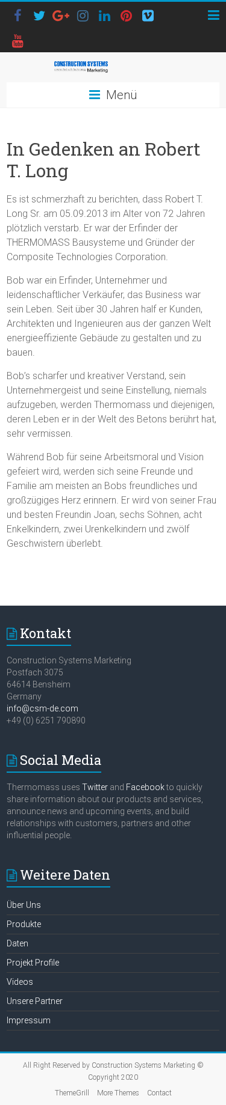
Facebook (145, 787)
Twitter (95, 787)
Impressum (29, 1020)
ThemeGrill (72, 1093)
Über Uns (24, 905)
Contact (159, 1093)
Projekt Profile (33, 962)
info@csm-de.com (42, 708)
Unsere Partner (35, 1001)
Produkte (24, 924)
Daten (17, 943)
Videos (20, 982)
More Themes (118, 1093)
